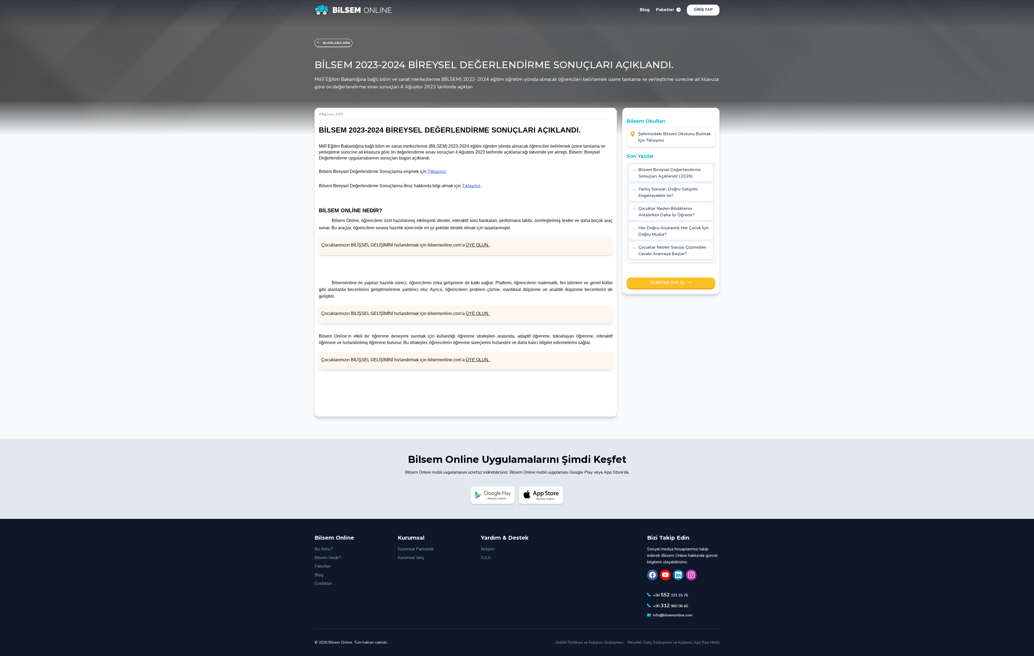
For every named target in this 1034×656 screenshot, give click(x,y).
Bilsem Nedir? (328, 558)
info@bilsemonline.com (672, 615)
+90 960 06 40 (670, 605)
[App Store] (541, 495)
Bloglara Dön (336, 43)
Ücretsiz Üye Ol (667, 282)
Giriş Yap (703, 9)
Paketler (323, 566)
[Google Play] (493, 495)
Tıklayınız (471, 185)
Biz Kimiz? (324, 549)
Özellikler (323, 583)
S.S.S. (486, 558)
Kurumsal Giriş (411, 558)
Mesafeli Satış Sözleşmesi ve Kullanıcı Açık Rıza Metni (673, 642)
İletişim (487, 549)
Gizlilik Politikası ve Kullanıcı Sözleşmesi (589, 642)
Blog (319, 575)
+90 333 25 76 (670, 595)
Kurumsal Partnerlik (416, 549)
